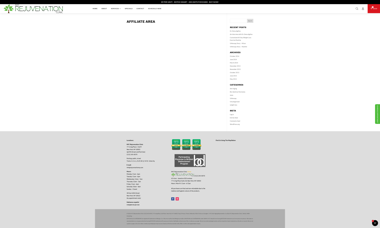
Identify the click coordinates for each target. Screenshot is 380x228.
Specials (129, 8)
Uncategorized (234, 101)
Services (115, 8)
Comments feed (235, 121)
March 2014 (234, 63)
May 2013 (233, 79)
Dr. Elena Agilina (235, 31)
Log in (232, 114)
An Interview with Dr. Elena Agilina (241, 34)
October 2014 (234, 56)
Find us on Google (203, 213)
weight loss (233, 105)
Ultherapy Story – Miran (238, 43)
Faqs (179, 213)
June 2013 (233, 76)
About (104, 8)
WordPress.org (235, 124)
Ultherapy (233, 98)
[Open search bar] (357, 8)
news (231, 95)
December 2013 (235, 66)
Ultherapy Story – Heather (238, 46)
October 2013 (234, 72)
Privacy (183, 213)
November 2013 (235, 69)
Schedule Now (154, 8)
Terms (187, 213)
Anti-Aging (233, 88)
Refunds (192, 213)
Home (95, 8)
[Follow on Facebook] (172, 198)
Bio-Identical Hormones (237, 92)
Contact (140, 8)
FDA (196, 213)
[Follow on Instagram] (177, 198)
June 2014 (233, 59)
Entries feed (234, 118)
